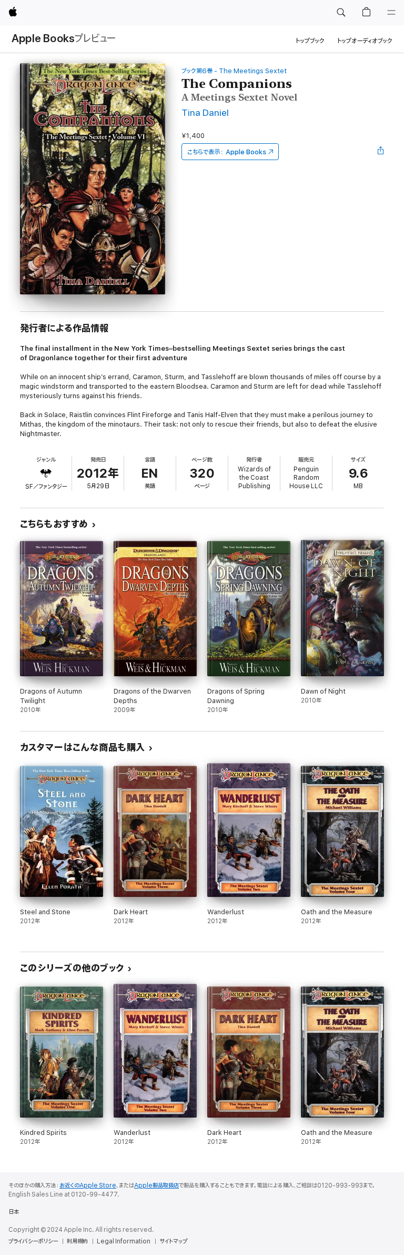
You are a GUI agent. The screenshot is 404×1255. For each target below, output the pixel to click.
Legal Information (123, 1241)
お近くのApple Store (87, 1185)
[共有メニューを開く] (381, 152)
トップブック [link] (310, 41)
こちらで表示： (226, 152)
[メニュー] (391, 12)
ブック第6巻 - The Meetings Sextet (234, 71)
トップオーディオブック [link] (364, 41)
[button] (341, 12)
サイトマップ (173, 1241)
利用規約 (77, 1241)
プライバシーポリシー (33, 1241)
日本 (13, 1212)
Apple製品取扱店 (156, 1185)
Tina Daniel (205, 112)
